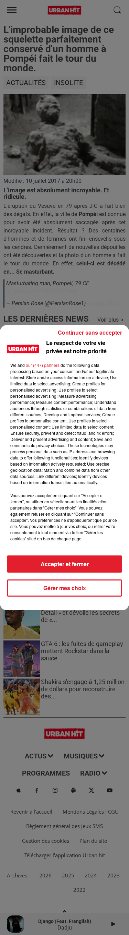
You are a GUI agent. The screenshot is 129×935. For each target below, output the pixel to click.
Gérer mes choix (64, 588)
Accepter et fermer (65, 564)
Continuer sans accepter (90, 332)
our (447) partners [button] (43, 365)
